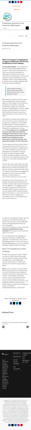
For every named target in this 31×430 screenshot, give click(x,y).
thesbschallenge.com (22, 241)
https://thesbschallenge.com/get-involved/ (14, 227)
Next (26, 36)
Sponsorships (15, 356)
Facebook (20, 243)
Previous (21, 36)
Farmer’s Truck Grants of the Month (15, 322)
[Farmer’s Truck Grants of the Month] (15, 317)
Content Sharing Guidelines (15, 361)
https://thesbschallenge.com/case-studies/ (14, 177)
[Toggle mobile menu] (28, 14)
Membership (15, 353)
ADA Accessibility (15, 368)
